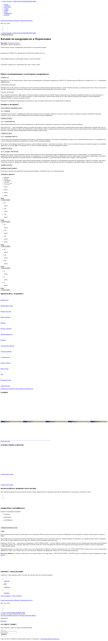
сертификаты (8, 13)
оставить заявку (5, 200)
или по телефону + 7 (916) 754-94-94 (11, 596)
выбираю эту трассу (6, 118)
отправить (3, 634)
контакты (6, 15)
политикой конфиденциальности (49, 639)
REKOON (3, 621)
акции (6, 12)
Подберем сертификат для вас (9, 527)
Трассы (6, 4)
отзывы (6, 10)
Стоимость (7, 5)
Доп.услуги (7, 7)
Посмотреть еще (5, 441)
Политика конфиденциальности (10, 615)
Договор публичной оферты (27, 615)
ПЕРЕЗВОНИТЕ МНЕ (29, 1)
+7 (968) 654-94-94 (17, 1)
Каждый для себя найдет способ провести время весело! (17, 388)
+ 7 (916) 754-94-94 (6, 1)
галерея (6, 9)
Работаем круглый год (7, 34)
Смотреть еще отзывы (7, 474)
